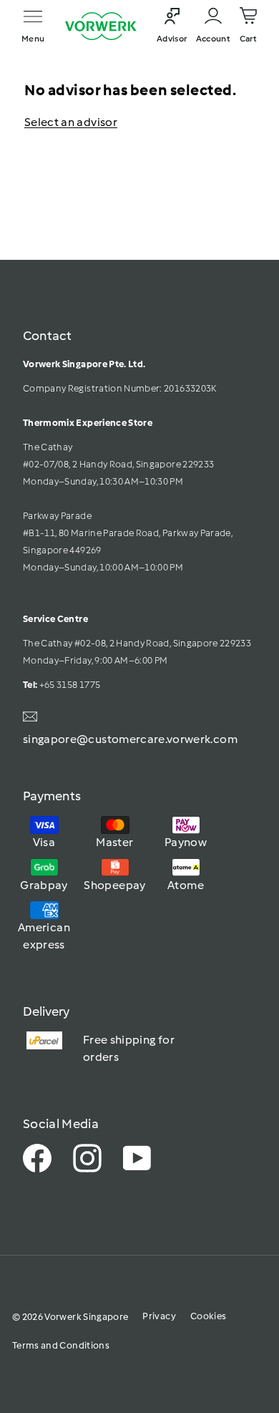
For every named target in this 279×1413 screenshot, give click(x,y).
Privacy (158, 1316)
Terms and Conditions (60, 1345)
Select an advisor (70, 122)
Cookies (208, 1316)
